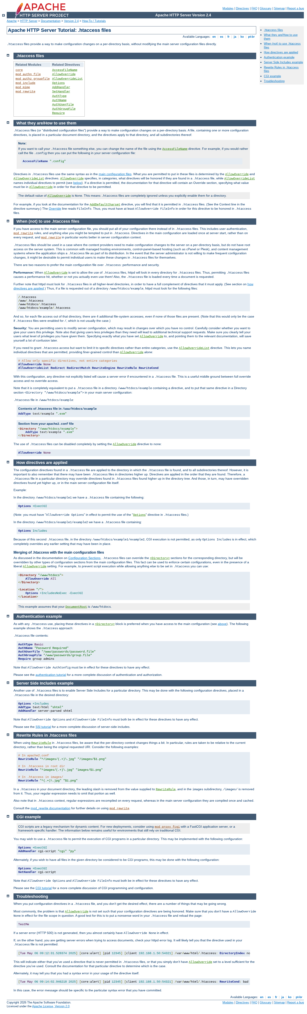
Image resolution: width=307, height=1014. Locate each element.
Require (58, 113)
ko (242, 36)
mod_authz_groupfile (33, 79)
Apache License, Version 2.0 (50, 1006)
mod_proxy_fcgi (167, 827)
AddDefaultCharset (105, 204)
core (19, 70)
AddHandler (61, 87)
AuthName (59, 100)
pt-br (251, 36)
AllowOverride (64, 74)
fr (228, 36)
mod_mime (23, 87)
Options (58, 83)
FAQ (254, 8)
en (214, 36)
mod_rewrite (25, 91)
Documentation (50, 21)
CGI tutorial (44, 888)
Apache (12, 21)
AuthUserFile (63, 104)
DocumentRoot (76, 607)
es (221, 36)
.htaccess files (273, 30)
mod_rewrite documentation (50, 808)
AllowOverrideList (67, 79)
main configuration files (115, 174)
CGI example (272, 76)
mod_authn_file (28, 74)
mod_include (25, 83)
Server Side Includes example (283, 62)
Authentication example (279, 57)
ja (235, 36)
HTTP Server (28, 21)
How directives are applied (281, 52)
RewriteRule (41, 743)
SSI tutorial (43, 727)
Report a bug (295, 8)
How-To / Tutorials (94, 21)
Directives (242, 8)
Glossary (265, 8)
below (77, 183)
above (222, 624)
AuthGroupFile (64, 109)
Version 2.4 (71, 21)
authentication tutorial (51, 675)
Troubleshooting (274, 81)
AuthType (59, 96)
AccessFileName (64, 70)
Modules (228, 8)
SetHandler (61, 91)
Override (55, 208)
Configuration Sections (84, 558)
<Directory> (160, 558)
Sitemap (279, 8)
